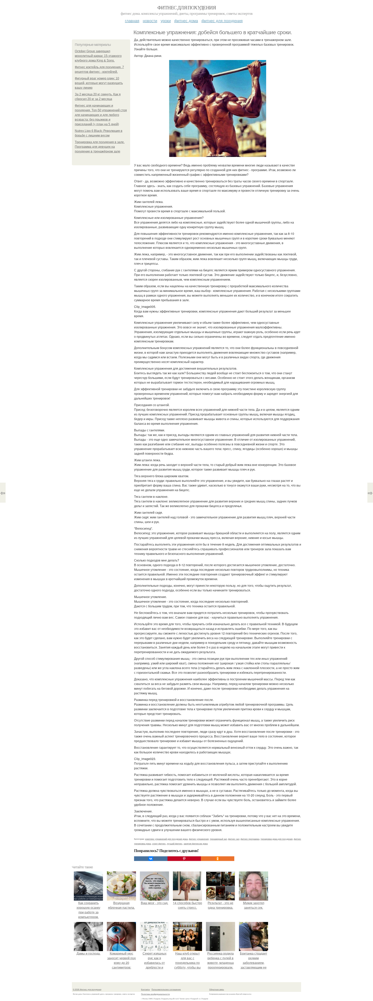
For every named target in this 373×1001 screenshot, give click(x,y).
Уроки (166, 20)
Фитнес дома (186, 20)
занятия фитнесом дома (196, 843)
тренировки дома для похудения (277, 838)
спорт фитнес (159, 843)
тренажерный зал (218, 838)
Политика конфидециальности (155, 994)
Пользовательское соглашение (166, 989)
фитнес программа (250, 838)
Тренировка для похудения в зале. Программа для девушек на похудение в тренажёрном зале (100, 146)
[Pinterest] (184, 858)
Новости (150, 20)
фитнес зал (233, 838)
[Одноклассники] (217, 858)
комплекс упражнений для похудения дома (166, 838)
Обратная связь (216, 989)
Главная (132, 20)
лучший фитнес (174, 843)
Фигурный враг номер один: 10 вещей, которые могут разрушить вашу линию (99, 83)
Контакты (145, 989)
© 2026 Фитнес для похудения (87, 989)
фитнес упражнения (199, 838)
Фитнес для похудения (186, 7)
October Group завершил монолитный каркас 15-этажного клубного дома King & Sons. (98, 56)
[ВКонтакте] (150, 858)
